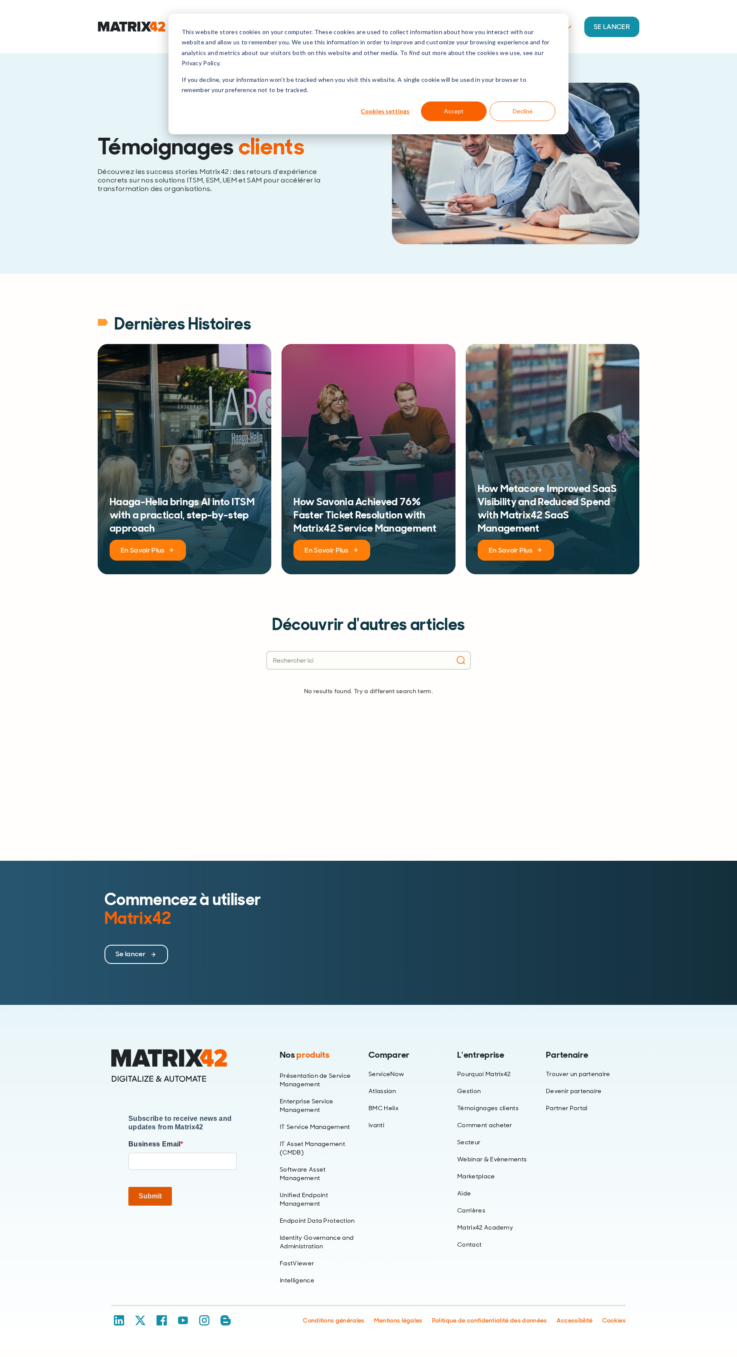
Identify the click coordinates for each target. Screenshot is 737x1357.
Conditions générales (333, 1320)
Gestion (469, 1091)
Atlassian (382, 1091)
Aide (464, 1193)
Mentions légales (398, 1320)
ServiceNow (386, 1074)
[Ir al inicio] (131, 26)
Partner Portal (566, 1108)
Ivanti (376, 1125)
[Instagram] (204, 1320)
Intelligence (297, 1280)
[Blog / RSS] (225, 1320)
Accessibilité (575, 1320)
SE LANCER (612, 26)
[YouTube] (183, 1320)
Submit (150, 1196)
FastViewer (297, 1263)
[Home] (182, 1065)
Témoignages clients (488, 1108)
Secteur (468, 1142)
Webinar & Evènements (492, 1159)
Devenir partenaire (574, 1091)
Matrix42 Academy (485, 1227)
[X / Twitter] (140, 1320)
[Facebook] (161, 1320)
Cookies (614, 1320)
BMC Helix (383, 1108)
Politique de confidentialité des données (489, 1320)
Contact (469, 1244)
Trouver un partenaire (578, 1074)
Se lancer (131, 953)
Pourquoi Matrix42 (484, 1074)
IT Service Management (315, 1127)
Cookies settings (385, 111)
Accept (454, 111)
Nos (304, 1054)
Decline (523, 111)
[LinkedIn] (119, 1320)
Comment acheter (484, 1125)
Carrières (471, 1210)
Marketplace (476, 1176)
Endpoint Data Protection (317, 1220)
